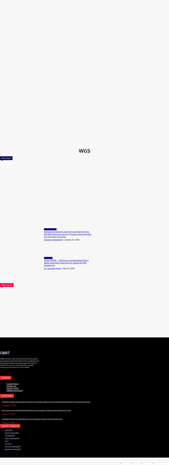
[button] (60, 89)
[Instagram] (15, 344)
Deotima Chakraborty (53, 240)
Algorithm (48, 258)
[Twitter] (10, 344)
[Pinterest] (19, 344)
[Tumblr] (27, 344)
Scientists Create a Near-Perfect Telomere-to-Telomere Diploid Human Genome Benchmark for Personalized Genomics (46, 402)
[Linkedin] (6, 344)
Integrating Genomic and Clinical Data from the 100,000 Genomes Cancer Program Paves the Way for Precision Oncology (68, 234)
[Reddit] (23, 344)
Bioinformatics (50, 229)
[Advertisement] (84, 128)
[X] (12, 374)
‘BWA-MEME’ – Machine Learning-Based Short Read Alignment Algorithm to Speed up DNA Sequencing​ (66, 263)
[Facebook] (2, 344)
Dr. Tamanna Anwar (52, 268)
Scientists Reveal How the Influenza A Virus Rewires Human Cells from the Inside (32, 419)
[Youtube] (15, 374)
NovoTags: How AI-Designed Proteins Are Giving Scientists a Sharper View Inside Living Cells (36, 410)
